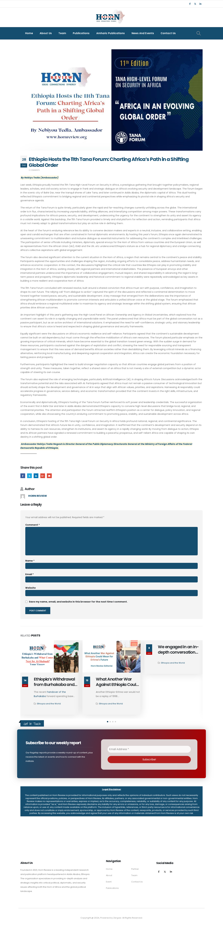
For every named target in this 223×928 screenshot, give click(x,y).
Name (29, 560)
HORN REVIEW (37, 496)
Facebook (22, 475)
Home (29, 33)
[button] (107, 721)
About (109, 875)
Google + (42, 475)
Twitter (29, 475)
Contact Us (168, 33)
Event (109, 881)
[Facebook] (190, 3)
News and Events (143, 33)
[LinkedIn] (200, 3)
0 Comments (34, 170)
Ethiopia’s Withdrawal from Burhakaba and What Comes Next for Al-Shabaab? (54, 687)
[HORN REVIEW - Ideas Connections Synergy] (110, 17)
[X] (195, 3)
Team (62, 33)
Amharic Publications (110, 33)
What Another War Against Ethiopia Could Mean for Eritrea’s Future (117, 687)
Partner (135, 869)
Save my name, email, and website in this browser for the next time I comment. (78, 601)
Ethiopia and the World (49, 703)
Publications (81, 33)
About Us (46, 33)
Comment (32, 524)
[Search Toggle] (198, 33)
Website (30, 587)
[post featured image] (49, 656)
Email (49, 475)
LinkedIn (36, 475)
